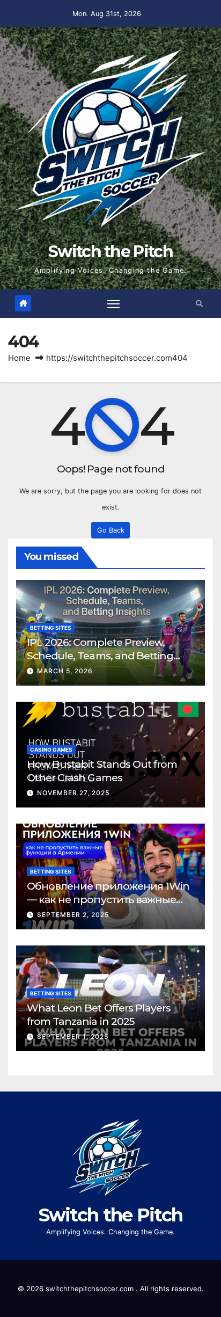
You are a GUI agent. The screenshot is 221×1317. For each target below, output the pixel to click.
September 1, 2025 (72, 1036)
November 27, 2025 (73, 793)
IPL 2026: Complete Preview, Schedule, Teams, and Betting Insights (100, 655)
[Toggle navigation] (114, 303)
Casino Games (51, 749)
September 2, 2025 (73, 915)
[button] (199, 304)
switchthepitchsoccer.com (91, 1288)
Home (19, 358)
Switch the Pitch (110, 251)
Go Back (110, 530)
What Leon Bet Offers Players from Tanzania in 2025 (99, 1014)
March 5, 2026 (65, 671)
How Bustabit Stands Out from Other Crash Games (102, 771)
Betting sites (50, 627)
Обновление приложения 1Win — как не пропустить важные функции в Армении (108, 899)
